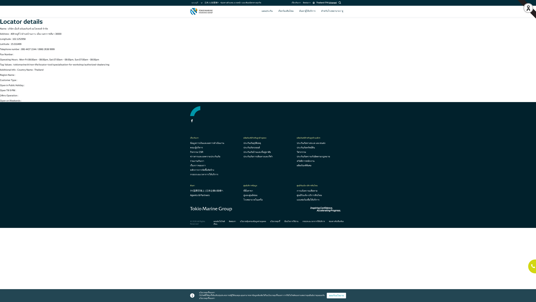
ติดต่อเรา (307, 3)
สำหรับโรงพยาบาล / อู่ (332, 11)
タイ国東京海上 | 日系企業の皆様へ (206, 190)
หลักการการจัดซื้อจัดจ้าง (202, 170)
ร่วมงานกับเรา (197, 161)
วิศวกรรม (301, 152)
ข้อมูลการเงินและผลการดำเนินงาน (207, 143)
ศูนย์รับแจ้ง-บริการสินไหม (309, 195)
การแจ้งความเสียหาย (307, 190)
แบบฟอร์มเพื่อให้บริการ (308, 199)
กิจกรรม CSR (196, 152)
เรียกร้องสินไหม (286, 11)
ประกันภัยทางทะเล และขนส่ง (311, 143)
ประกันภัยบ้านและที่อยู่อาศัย (257, 152)
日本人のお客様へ (212, 3)
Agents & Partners (200, 195)
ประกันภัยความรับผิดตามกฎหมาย (313, 156)
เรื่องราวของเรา (198, 165)
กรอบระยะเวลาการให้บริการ (204, 174)
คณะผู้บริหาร (196, 147)
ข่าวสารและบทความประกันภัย (205, 156)
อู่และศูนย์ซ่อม (250, 195)
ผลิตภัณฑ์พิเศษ (304, 165)
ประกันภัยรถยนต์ (251, 147)
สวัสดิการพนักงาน (305, 161)
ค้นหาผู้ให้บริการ (307, 11)
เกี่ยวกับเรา (296, 3)
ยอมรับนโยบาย (336, 295)
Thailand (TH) (326, 3)
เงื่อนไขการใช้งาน (291, 221)
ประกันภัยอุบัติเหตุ (252, 143)
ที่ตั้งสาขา (248, 190)
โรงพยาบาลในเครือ (253, 199)
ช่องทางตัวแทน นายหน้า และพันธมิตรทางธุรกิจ (240, 3)
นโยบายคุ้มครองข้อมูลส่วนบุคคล (253, 221)
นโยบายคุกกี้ (275, 221)
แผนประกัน (267, 11)
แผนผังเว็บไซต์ (219, 221)
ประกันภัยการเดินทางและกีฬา (258, 156)
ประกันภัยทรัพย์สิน (306, 147)
